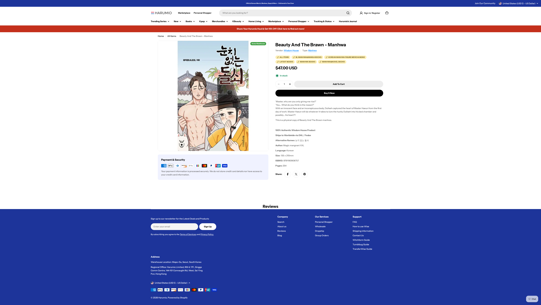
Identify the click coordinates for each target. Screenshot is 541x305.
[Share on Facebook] (287, 174)
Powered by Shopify (178, 297)
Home (161, 36)
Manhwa (312, 50)
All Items (171, 36)
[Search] (348, 13)
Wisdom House (291, 50)
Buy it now (329, 93)
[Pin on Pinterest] (304, 174)
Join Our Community (485, 3)
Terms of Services (188, 234)
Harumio (162, 297)
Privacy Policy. (207, 234)
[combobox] (285, 13)
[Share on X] (296, 174)
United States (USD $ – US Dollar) (519, 3)
